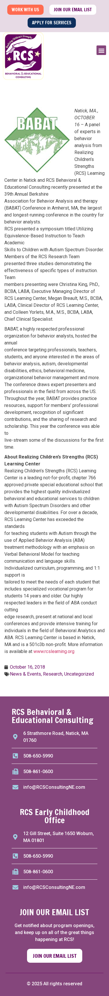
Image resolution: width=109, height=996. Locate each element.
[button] (101, 50)
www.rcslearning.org (53, 651)
